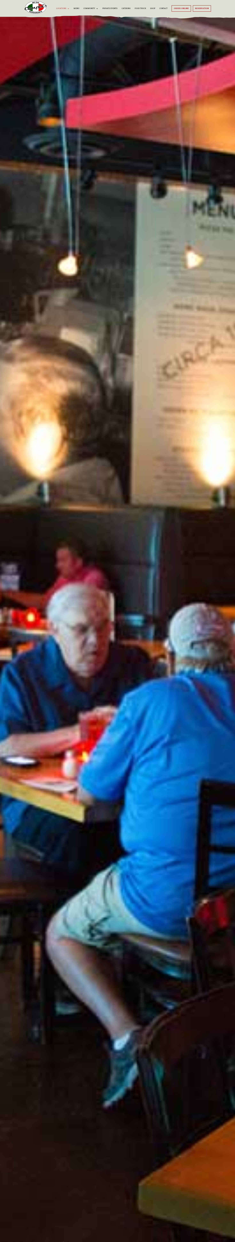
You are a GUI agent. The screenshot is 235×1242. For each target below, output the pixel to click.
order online (181, 8)
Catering (126, 8)
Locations (61, 8)
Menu (76, 8)
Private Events (110, 8)
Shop (152, 8)
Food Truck (140, 8)
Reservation (202, 8)
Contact (163, 8)
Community (89, 8)
